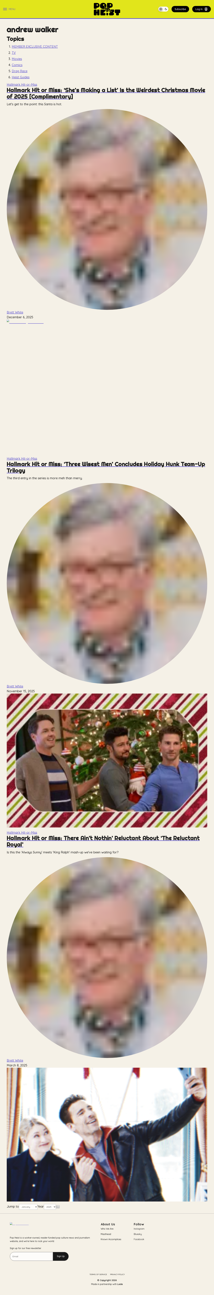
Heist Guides (20, 77)
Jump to (13, 1206)
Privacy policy (117, 1274)
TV (14, 53)
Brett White (15, 312)
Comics (17, 65)
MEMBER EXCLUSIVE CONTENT (35, 46)
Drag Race (19, 71)
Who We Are (107, 1228)
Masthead (106, 1234)
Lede (120, 1284)
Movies (17, 59)
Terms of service (98, 1274)
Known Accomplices (111, 1239)
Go (57, 1207)
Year (40, 1206)
